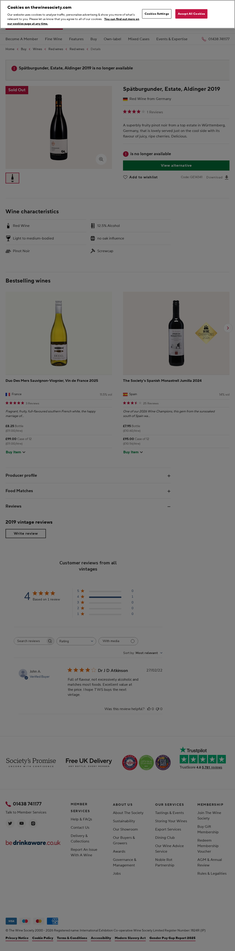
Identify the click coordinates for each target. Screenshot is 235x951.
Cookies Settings (157, 13)
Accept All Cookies (191, 13)
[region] (117, 14)
